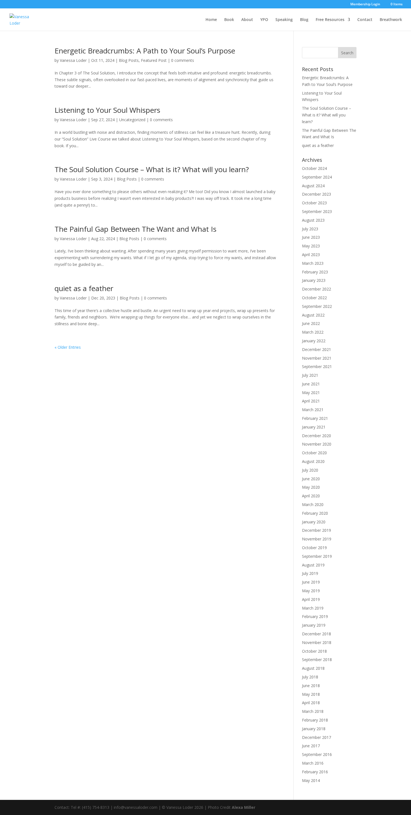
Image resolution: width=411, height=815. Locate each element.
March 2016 (312, 763)
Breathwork (391, 20)
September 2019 (317, 556)
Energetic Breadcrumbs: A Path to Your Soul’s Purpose (145, 51)
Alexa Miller (243, 807)
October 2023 (314, 202)
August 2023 (313, 220)
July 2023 (310, 228)
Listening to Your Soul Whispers (107, 110)
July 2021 (310, 375)
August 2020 (313, 461)
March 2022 (312, 332)
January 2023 (313, 280)
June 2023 (311, 237)
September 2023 (317, 211)
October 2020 (314, 452)
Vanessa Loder (73, 60)
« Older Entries (68, 347)
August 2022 (313, 315)
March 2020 (312, 504)
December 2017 (316, 737)
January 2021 (313, 427)
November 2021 (316, 358)
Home (211, 20)
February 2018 (315, 720)
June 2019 (311, 582)
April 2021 (311, 401)
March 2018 (312, 711)
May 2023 (311, 246)
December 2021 (316, 349)
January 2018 (313, 728)
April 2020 (311, 495)
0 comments (182, 60)
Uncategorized (132, 119)
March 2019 (312, 608)
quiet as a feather (84, 288)
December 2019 (316, 530)
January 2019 (313, 625)
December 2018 (316, 633)
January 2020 (313, 521)
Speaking (284, 20)
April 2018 (311, 702)
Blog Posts (129, 60)
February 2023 (315, 272)
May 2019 (311, 590)
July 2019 (310, 573)
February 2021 (315, 418)
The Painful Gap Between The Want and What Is (135, 229)
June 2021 (311, 384)
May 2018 (311, 694)
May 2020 (311, 487)
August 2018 (313, 668)
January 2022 (313, 340)
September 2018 (317, 659)
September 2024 (317, 177)
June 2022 (311, 323)
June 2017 (311, 745)
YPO (264, 20)
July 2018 (310, 677)
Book (229, 20)
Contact (364, 20)
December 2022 (316, 289)
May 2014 (311, 780)
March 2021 (312, 409)
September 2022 (317, 306)
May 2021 (311, 392)
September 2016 (317, 754)
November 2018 (316, 642)
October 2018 (314, 651)
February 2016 (315, 771)
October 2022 (314, 297)
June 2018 (311, 685)
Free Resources (330, 20)
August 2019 (313, 565)
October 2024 (314, 168)
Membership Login (365, 4)
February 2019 (315, 616)
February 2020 (315, 513)
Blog (304, 20)
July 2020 (310, 470)
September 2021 (317, 366)
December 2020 (316, 435)
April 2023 (311, 254)
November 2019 (316, 539)
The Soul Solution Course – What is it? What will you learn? (152, 169)
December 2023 (316, 194)
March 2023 (312, 263)
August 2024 (313, 185)
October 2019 (314, 547)
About (247, 20)
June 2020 (311, 478)
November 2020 (316, 444)
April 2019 (311, 599)
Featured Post (154, 60)
